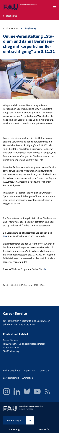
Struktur (13, 429)
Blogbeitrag (30, 28)
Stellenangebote (11, 370)
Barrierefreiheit (11, 378)
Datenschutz (45, 370)
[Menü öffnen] (54, 7)
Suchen (42, 429)
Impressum (29, 370)
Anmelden (27, 378)
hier (5, 236)
